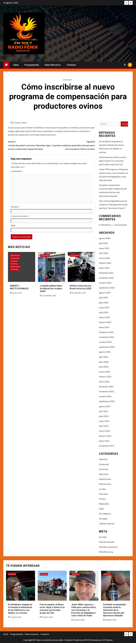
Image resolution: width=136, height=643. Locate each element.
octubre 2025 (105, 282)
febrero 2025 (105, 322)
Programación (31, 65)
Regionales (15, 267)
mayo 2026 (104, 248)
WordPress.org (106, 552)
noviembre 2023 (106, 391)
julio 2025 (103, 297)
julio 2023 (103, 411)
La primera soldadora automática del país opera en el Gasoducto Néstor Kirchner (73, 145)
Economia (67, 80)
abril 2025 (103, 312)
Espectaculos (105, 479)
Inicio (16, 65)
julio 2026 (103, 243)
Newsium (94, 640)
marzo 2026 (104, 258)
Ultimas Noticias (106, 523)
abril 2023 (103, 426)
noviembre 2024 (106, 337)
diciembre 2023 (106, 386)
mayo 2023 (104, 421)
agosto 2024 (104, 352)
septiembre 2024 (107, 347)
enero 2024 (104, 381)
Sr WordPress (105, 225)
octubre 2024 (105, 342)
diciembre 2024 (106, 332)
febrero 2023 (105, 436)
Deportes (103, 459)
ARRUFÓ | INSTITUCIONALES (19, 287)
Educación (103, 474)
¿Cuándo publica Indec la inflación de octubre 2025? (51, 288)
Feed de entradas (106, 542)
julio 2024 (103, 357)
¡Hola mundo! (120, 225)
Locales (14, 261)
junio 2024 (104, 361)
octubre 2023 (105, 396)
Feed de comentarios (108, 547)
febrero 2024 (105, 376)
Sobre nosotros (53, 65)
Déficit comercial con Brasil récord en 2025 (80, 287)
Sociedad (14, 269)
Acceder (103, 537)
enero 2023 (104, 441)
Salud (101, 508)
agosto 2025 (104, 292)
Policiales (103, 494)
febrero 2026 (105, 263)
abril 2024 (103, 366)
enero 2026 (104, 268)
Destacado (15, 255)
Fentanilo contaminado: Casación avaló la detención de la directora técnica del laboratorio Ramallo (114, 610)
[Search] (124, 64)
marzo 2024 (104, 371)
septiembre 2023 (107, 401)
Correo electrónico (20, 216)
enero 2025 (104, 327)
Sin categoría (105, 513)
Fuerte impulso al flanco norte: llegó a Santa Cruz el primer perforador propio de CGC (112, 161)
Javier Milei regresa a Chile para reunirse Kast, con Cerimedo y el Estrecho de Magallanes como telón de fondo (83, 610)
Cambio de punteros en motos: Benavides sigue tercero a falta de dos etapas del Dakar (29, 145)
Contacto (71, 65)
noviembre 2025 (106, 278)
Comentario (17, 171)
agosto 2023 (104, 406)
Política (14, 264)
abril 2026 (103, 253)
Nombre (15, 206)
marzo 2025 (104, 317)
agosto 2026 (104, 238)
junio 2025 (104, 302)
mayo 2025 (104, 307)
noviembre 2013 (106, 445)
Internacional (105, 484)
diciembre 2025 (106, 272)
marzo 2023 (104, 431)
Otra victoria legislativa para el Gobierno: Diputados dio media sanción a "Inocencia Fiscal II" (113, 204)
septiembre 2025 (107, 287)
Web (13, 225)
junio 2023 (104, 416)
